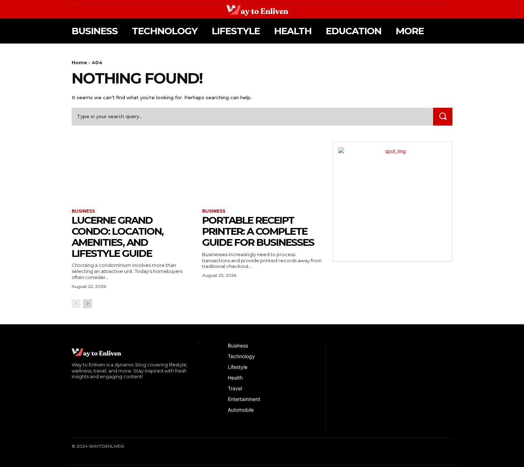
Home (79, 62)
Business (83, 211)
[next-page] (87, 303)
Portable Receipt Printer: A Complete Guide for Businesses (258, 231)
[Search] (442, 116)
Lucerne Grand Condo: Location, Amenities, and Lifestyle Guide (117, 236)
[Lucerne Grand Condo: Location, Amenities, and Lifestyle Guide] (131, 172)
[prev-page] (76, 303)
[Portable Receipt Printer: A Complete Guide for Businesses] (262, 172)
